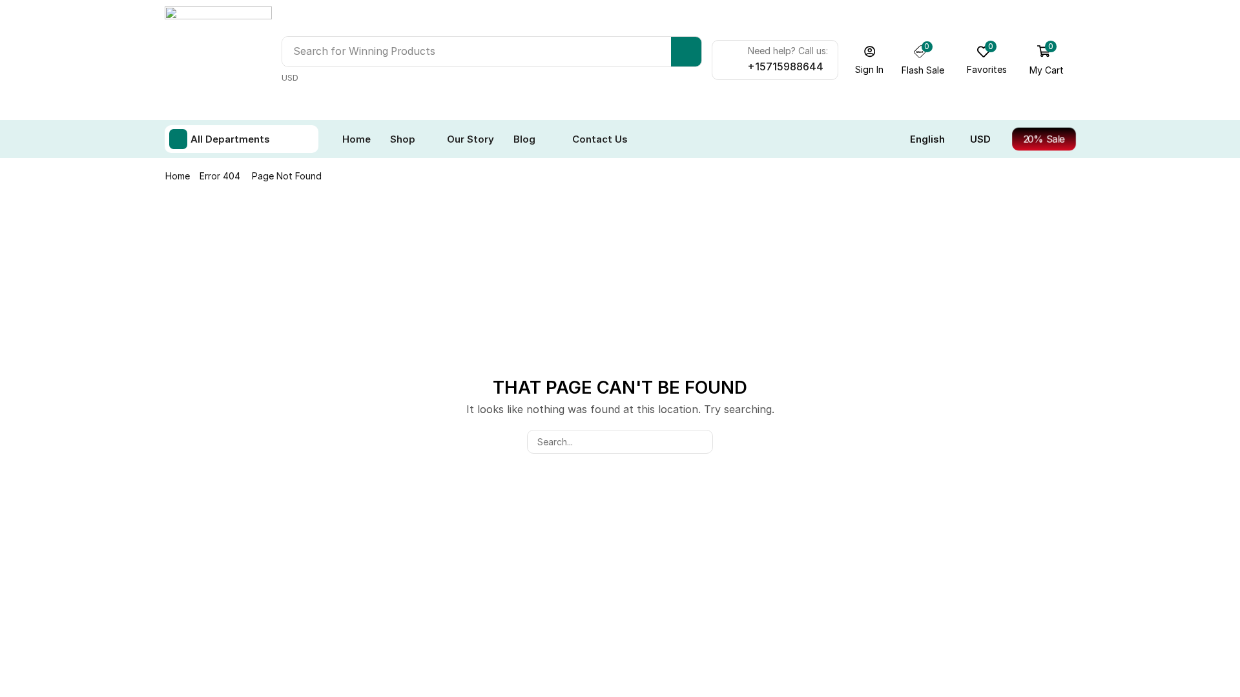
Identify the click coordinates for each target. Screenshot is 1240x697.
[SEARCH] (701, 442)
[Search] (686, 51)
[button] (869, 60)
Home (177, 175)
